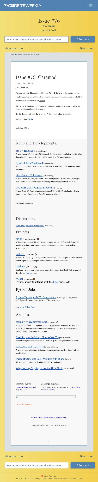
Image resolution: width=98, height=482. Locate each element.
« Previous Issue (14, 48)
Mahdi (18, 128)
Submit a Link (77, 478)
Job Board (58, 478)
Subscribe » (83, 39)
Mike (27, 128)
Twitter (42, 100)
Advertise (66, 478)
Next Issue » (86, 48)
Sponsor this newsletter (24, 404)
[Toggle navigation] (90, 5)
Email (50, 478)
